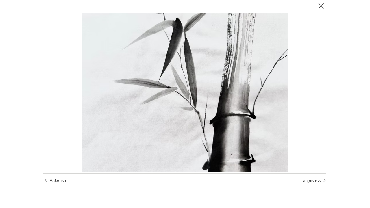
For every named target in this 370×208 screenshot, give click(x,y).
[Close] (321, 6)
